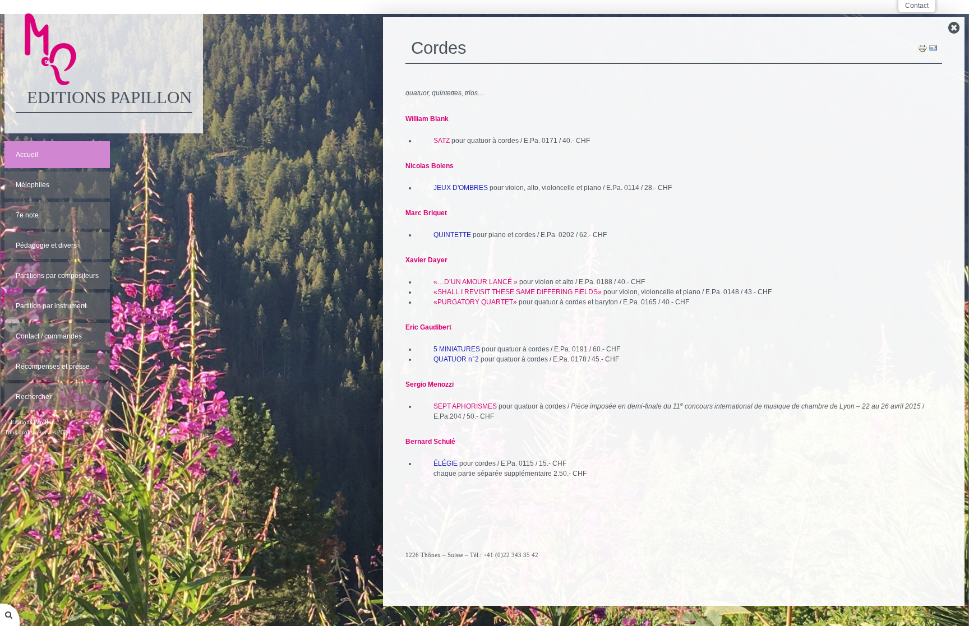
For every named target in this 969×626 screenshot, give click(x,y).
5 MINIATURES (456, 349)
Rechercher (34, 397)
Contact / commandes (49, 336)
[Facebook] (674, 586)
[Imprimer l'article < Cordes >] (922, 48)
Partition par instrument (51, 306)
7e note (27, 215)
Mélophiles (32, 185)
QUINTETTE (452, 235)
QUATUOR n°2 (456, 359)
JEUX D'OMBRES (460, 188)
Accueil (27, 155)
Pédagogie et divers (46, 245)
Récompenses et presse (53, 366)
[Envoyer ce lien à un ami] (933, 48)
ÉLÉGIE (445, 463)
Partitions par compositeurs (57, 276)
